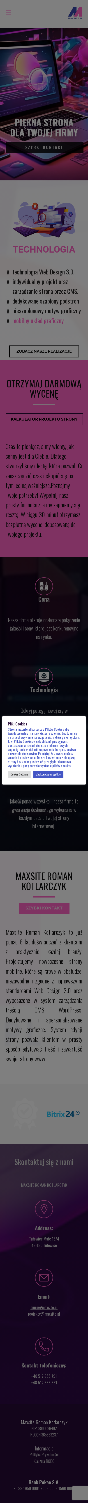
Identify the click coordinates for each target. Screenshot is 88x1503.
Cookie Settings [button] (19, 774)
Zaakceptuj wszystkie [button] (48, 774)
